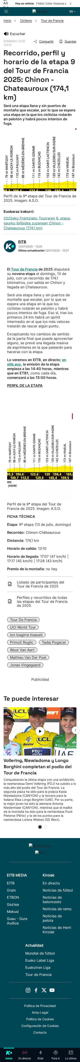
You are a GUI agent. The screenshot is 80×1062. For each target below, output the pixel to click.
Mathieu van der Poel (28, 657)
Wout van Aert (22, 650)
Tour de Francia (24, 269)
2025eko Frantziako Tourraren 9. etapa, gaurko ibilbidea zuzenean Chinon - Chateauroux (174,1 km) (37, 223)
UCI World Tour (23, 627)
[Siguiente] (71, 3)
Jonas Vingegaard (25, 665)
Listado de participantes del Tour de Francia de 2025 (40, 584)
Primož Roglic (21, 642)
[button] (75, 730)
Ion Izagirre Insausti (26, 635)
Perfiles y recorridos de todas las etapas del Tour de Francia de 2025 (42, 601)
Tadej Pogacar (54, 642)
